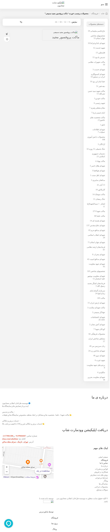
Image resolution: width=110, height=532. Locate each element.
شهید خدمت (100, 48)
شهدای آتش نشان (98, 324)
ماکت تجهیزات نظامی (96, 62)
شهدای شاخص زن (98, 351)
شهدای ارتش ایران (97, 303)
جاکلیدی (102, 372)
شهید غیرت (100, 360)
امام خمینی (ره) (99, 113)
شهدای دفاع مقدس (97, 225)
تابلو (103, 125)
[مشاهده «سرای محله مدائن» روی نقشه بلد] (28, 462)
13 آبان (102, 185)
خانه (102, 13)
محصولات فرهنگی (98, 334)
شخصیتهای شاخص (98, 271)
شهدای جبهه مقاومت (97, 264)
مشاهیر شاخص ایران (97, 339)
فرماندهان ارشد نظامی (96, 247)
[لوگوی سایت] (55, 4)
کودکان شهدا (100, 329)
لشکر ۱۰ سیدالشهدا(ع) (96, 204)
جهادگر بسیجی (99, 312)
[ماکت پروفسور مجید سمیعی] (65, 32)
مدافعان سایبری (99, 180)
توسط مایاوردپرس (46, 512)
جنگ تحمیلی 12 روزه (97, 149)
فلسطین (101, 53)
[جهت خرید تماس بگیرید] (7, 34)
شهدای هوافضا (99, 171)
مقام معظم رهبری (98, 108)
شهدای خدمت (99, 69)
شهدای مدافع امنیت (97, 259)
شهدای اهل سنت (98, 175)
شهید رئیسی (100, 103)
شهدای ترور (100, 355)
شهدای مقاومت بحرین (96, 377)
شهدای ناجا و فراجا (97, 43)
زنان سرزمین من (98, 346)
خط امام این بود (99, 81)
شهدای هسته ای (98, 221)
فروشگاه (94, 13)
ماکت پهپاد (101, 161)
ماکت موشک (100, 194)
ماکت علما (101, 216)
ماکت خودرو (100, 98)
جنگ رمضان (100, 199)
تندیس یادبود (100, 57)
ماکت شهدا (100, 211)
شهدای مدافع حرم (98, 230)
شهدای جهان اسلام (97, 242)
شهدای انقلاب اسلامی (96, 235)
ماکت (103, 298)
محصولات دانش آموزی (96, 137)
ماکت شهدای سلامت (97, 308)
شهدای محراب (99, 254)
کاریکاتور (101, 190)
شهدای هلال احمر (98, 166)
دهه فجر (102, 86)
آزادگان (102, 144)
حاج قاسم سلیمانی (97, 31)
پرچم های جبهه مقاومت (96, 365)
